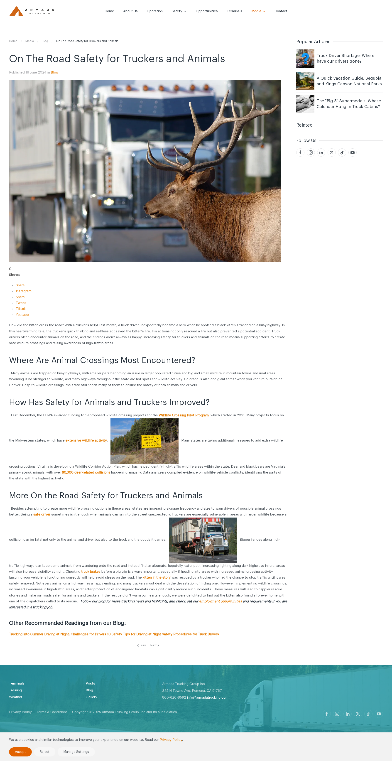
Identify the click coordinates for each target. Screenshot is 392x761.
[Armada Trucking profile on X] (358, 714)
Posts (90, 683)
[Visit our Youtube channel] (352, 152)
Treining (15, 690)
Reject (44, 752)
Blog (54, 72)
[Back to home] (31, 11)
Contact (280, 11)
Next (153, 645)
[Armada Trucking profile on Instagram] (337, 714)
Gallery (91, 697)
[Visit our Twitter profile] (332, 152)
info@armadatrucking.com (207, 697)
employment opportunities (220, 601)
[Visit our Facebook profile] (300, 152)
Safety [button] (177, 11)
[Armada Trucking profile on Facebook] (327, 714)
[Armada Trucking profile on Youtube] (379, 714)
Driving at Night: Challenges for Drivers (75, 634)
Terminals (234, 11)
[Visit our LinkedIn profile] (321, 152)
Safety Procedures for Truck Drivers (190, 634)
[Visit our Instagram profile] (311, 152)
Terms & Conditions (52, 712)
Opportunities (207, 11)
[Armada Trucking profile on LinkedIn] (347, 714)
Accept (20, 752)
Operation (155, 11)
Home (109, 11)
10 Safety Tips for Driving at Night (134, 634)
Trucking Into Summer (26, 634)
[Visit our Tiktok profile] (342, 152)
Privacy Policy (20, 712)
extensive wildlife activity (86, 440)
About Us (130, 11)
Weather (15, 697)
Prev (143, 645)
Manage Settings (76, 752)
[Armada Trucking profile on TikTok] (368, 714)
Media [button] (256, 11)
